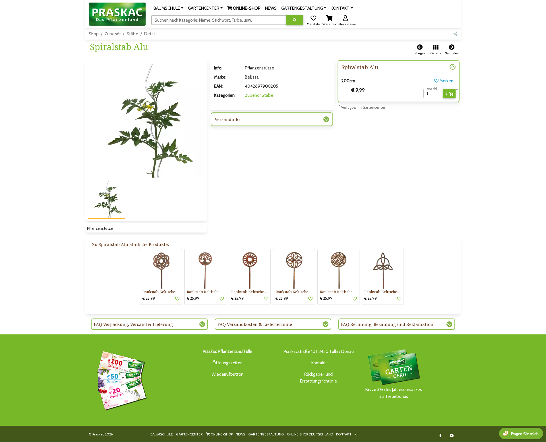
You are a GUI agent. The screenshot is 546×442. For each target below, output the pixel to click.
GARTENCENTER (189, 434)
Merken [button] (446, 80)
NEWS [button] (271, 8)
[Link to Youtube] (452, 435)
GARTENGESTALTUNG (266, 434)
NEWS (240, 434)
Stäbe (132, 33)
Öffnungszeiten (227, 362)
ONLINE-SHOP (221, 434)
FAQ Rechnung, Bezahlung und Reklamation (387, 324)
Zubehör (113, 33)
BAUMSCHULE (161, 434)
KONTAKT (343, 434)
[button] (168, 8)
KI (356, 434)
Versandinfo (227, 119)
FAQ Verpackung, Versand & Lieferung (133, 324)
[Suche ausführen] (294, 20)
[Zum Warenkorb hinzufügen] (449, 93)
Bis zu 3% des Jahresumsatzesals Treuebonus (393, 393)
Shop (94, 33)
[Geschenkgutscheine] (120, 379)
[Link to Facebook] (441, 435)
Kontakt (318, 362)
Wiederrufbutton (227, 374)
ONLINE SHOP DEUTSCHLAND (310, 434)
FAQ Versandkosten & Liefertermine (255, 324)
